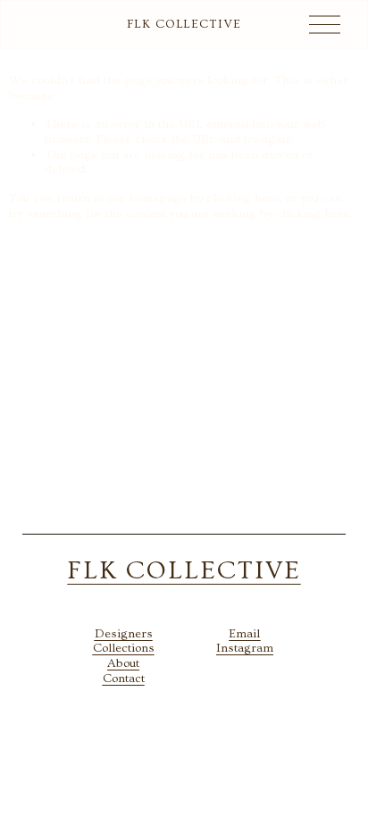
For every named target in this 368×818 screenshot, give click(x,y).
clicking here (243, 198)
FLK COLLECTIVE (184, 24)
